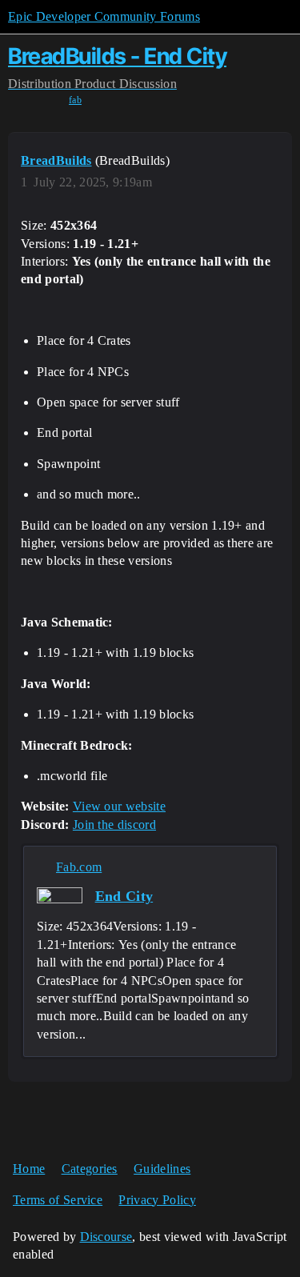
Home (29, 1168)
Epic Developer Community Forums (104, 16)
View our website (119, 806)
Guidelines (162, 1168)
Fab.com (79, 867)
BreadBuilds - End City (117, 56)
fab (75, 100)
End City (124, 896)
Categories (90, 1168)
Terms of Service (57, 1200)
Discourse (106, 1236)
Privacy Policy (156, 1200)
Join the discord (114, 824)
